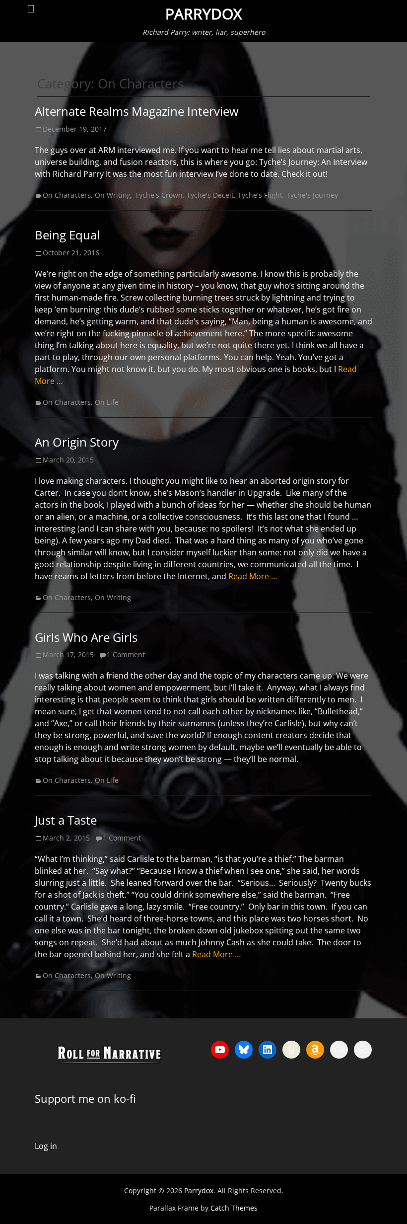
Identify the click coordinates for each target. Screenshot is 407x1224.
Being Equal (67, 235)
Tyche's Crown (159, 195)
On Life (107, 402)
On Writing (113, 195)
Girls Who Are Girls (86, 637)
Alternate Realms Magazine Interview (137, 111)
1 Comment (126, 654)
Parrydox (203, 13)
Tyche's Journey (312, 195)
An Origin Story (77, 442)
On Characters (67, 195)
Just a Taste (66, 820)
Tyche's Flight (260, 195)
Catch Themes (234, 1208)
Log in (46, 1146)
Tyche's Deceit (210, 195)
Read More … (252, 576)
